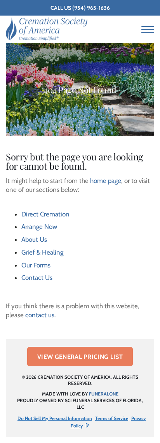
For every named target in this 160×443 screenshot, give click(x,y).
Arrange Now (39, 226)
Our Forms (35, 265)
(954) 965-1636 (91, 7)
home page (105, 181)
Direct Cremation (45, 214)
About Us (34, 239)
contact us (39, 315)
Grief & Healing (42, 252)
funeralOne (103, 394)
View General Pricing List (80, 356)
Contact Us (36, 277)
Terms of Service (111, 418)
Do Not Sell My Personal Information (54, 418)
